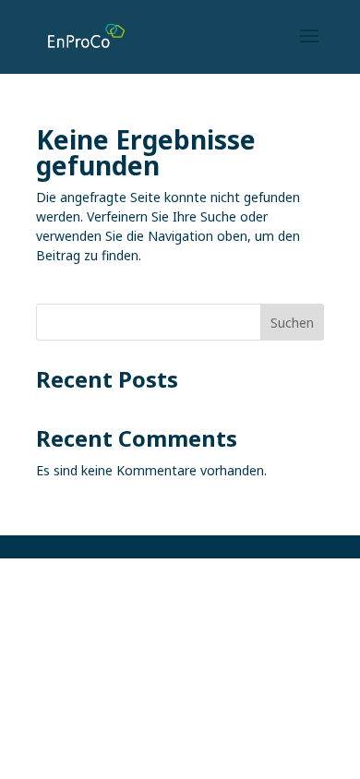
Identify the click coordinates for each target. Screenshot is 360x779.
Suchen (292, 322)
